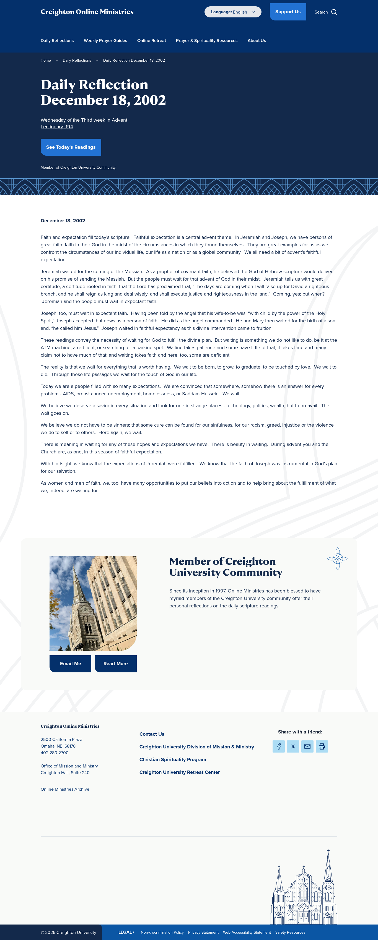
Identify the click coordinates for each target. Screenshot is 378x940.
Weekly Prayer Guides (105, 40)
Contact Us (177, 734)
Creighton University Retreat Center (201, 772)
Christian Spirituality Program (198, 759)
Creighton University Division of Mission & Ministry (201, 746)
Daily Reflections (57, 40)
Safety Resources (291, 932)
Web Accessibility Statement (248, 932)
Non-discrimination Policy (163, 932)
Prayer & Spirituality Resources (207, 40)
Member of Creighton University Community (78, 167)
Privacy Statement (204, 932)
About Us (257, 40)
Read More (119, 663)
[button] (322, 746)
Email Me (75, 663)
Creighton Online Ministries (87, 11)
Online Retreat (151, 40)
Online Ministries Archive (65, 789)
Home (46, 60)
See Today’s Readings (73, 147)
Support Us (288, 11)
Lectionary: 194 (57, 126)
